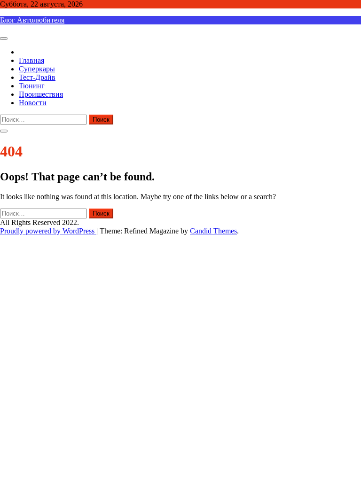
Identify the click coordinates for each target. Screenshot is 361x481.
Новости (33, 103)
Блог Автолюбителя (32, 20)
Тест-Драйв (37, 77)
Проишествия (41, 94)
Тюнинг (32, 86)
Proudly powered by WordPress (48, 231)
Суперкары (37, 69)
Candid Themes (213, 231)
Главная (31, 60)
